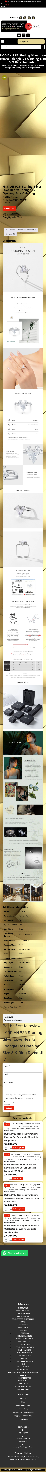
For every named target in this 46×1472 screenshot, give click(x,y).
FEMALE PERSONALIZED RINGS (23, 1319)
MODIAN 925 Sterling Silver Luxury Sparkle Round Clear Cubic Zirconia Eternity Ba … (21, 1198)
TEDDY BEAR (23, 1384)
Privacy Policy (23, 1409)
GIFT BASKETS (23, 1328)
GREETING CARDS (24, 1378)
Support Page (23, 1419)
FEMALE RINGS (17, 218)
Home (6, 65)
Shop (23, 1402)
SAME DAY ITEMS (23, 1381)
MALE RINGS (25, 1358)
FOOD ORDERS (23, 1325)
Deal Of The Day (23, 1316)
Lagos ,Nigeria (23, 1433)
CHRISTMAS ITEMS (23, 1311)
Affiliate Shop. (22, 1470)
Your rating (7, 1103)
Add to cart (9, 208)
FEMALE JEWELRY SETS (24, 1339)
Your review (9, 1082)
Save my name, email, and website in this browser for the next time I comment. (21, 1096)
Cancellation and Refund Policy (23, 1412)
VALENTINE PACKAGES (23, 1386)
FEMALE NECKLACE (24, 1342)
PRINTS (23, 1375)
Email (6, 1074)
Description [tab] (10, 230)
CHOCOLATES (23, 1308)
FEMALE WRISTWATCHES (25, 1347)
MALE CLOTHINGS (23, 1367)
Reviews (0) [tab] (10, 234)
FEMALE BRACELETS (25, 1336)
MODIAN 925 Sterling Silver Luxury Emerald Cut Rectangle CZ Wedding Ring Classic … (21, 1137)
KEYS (23, 1364)
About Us (23, 1398)
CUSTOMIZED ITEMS (23, 1314)
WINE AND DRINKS (23, 1389)
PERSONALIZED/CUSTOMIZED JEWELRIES (23, 1372)
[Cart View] (23, 35)
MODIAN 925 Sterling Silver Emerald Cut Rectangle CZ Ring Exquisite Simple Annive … (21, 1228)
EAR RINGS (25, 1333)
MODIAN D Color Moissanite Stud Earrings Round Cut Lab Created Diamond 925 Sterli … (20, 1167)
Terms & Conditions (23, 1405)
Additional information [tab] (27, 230)
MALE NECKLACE (25, 1356)
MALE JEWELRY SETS (24, 1353)
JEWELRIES (23, 1330)
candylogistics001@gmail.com (23, 1447)
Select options (18, 1148)
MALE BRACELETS (24, 1350)
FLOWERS (23, 1322)
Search (42, 47)
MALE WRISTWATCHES (25, 1361)
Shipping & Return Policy (23, 1416)
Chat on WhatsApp (17, 1253)
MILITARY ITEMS (23, 1370)
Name (7, 1066)
